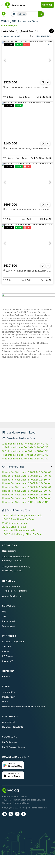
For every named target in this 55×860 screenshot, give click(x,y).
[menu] (51, 14)
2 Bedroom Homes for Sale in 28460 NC (25, 447)
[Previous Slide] (5, 59)
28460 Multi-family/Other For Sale (22, 534)
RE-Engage (7, 656)
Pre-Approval (8, 621)
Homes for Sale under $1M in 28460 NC (25, 502)
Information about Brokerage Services (27, 799)
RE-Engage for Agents (12, 726)
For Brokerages (9, 742)
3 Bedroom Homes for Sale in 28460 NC (25, 451)
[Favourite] (43, 82)
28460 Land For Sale (14, 526)
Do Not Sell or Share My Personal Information (23, 706)
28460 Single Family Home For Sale (22, 515)
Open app (47, 4)
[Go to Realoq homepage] (4, 14)
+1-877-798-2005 (11, 586)
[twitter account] (11, 814)
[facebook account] (23, 814)
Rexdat (5, 651)
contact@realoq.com (12, 596)
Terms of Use (8, 692)
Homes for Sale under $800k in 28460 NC (26, 494)
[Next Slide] (50, 59)
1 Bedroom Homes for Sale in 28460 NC (25, 443)
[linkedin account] (4, 814)
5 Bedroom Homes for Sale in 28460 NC (25, 458)
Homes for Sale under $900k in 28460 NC (26, 498)
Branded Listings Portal (13, 641)
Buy (4, 611)
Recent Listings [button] (43, 35)
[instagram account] (17, 814)
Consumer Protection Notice (16, 803)
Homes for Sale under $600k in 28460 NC (26, 487)
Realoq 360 (7, 661)
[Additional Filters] (51, 31)
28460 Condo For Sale (15, 522)
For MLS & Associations (13, 747)
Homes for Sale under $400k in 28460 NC (26, 479)
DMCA (5, 701)
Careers (6, 676)
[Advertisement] (27, 393)
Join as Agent (8, 626)
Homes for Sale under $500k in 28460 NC (26, 483)
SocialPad (7, 646)
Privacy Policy (8, 696)
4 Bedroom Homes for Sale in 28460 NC (25, 454)
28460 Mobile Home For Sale (18, 530)
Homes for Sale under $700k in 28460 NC (26, 490)
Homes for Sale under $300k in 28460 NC (26, 475)
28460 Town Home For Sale (18, 519)
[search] (41, 14)
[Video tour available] (49, 44)
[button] (27, 59)
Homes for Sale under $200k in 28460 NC (26, 472)
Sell (4, 616)
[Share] (48, 82)
